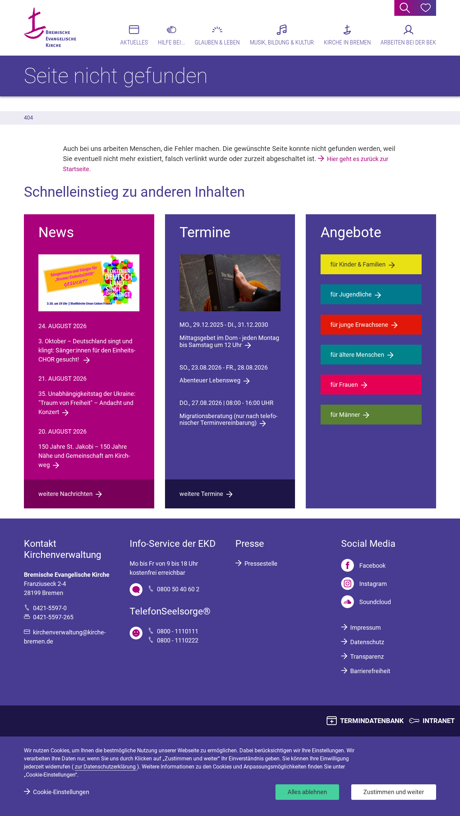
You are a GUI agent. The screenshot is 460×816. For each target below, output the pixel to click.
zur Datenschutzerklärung (106, 766)
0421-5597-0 (50, 607)
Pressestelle (260, 563)
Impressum (365, 627)
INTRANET (439, 721)
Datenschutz (367, 642)
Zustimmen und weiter (393, 791)
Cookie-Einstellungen (61, 791)
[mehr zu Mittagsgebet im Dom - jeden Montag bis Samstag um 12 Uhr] (230, 282)
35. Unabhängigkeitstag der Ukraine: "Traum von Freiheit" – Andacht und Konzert (86, 402)
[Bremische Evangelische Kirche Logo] (50, 27)
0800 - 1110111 (177, 631)
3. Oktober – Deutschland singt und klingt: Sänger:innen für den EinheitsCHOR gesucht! (86, 350)
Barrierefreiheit (370, 670)
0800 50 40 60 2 (178, 589)
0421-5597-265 (53, 617)
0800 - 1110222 (177, 640)
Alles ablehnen (307, 791)
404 (28, 118)
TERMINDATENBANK (372, 721)
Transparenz (367, 656)
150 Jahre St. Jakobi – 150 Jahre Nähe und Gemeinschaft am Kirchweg (84, 455)
